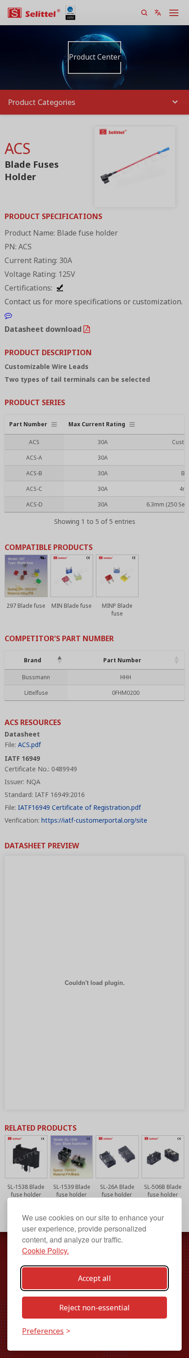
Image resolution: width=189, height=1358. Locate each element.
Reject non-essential (94, 1308)
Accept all (94, 1278)
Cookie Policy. (45, 1250)
